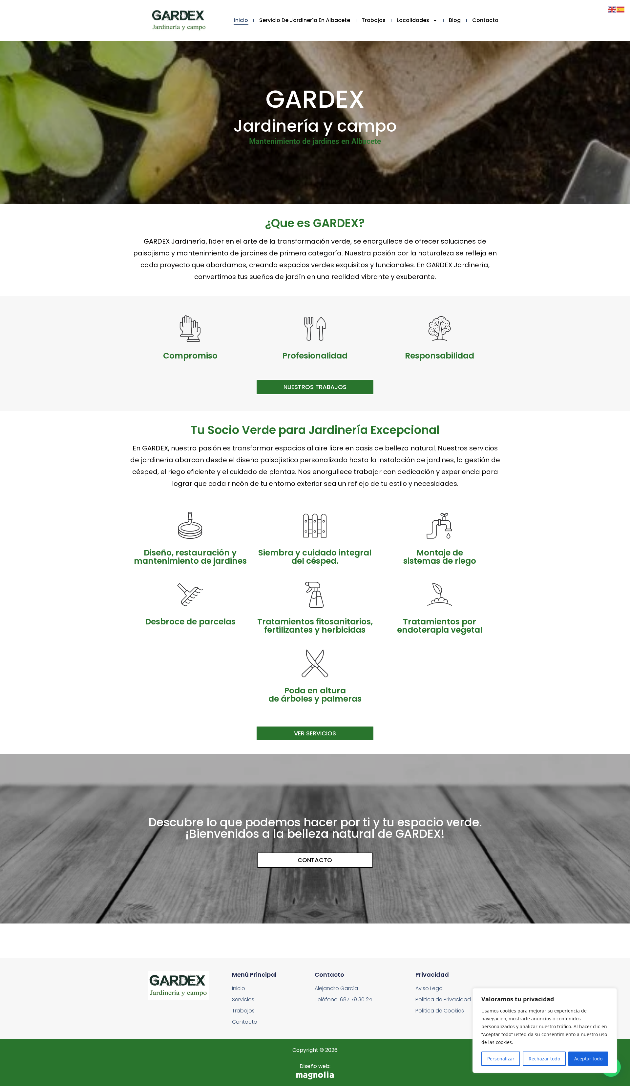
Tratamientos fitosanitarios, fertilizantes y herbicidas (315, 626)
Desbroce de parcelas (190, 621)
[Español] (621, 9)
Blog (455, 20)
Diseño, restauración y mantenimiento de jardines (190, 557)
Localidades (413, 20)
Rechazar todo (544, 1058)
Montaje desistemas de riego (439, 557)
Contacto (485, 20)
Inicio (241, 20)
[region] (544, 1030)
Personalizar (500, 1058)
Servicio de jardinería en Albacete (304, 20)
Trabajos (374, 20)
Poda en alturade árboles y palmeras (315, 695)
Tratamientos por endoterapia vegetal (439, 626)
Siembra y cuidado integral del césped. (314, 557)
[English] (612, 9)
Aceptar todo (588, 1058)
